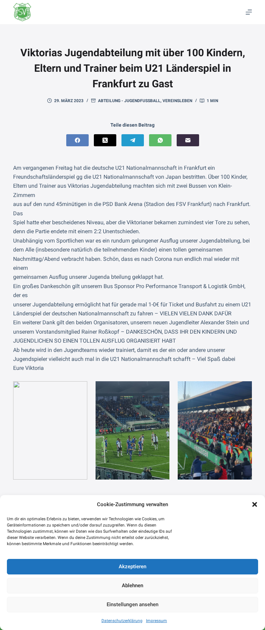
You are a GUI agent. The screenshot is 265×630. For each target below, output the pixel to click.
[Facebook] (77, 140)
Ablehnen (132, 585)
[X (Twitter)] (105, 140)
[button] (254, 504)
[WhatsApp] (160, 140)
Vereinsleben (177, 100)
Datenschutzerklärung (122, 620)
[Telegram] (132, 140)
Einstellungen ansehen (132, 604)
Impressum (156, 620)
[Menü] (249, 12)
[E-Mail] (188, 140)
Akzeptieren (132, 566)
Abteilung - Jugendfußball (129, 100)
